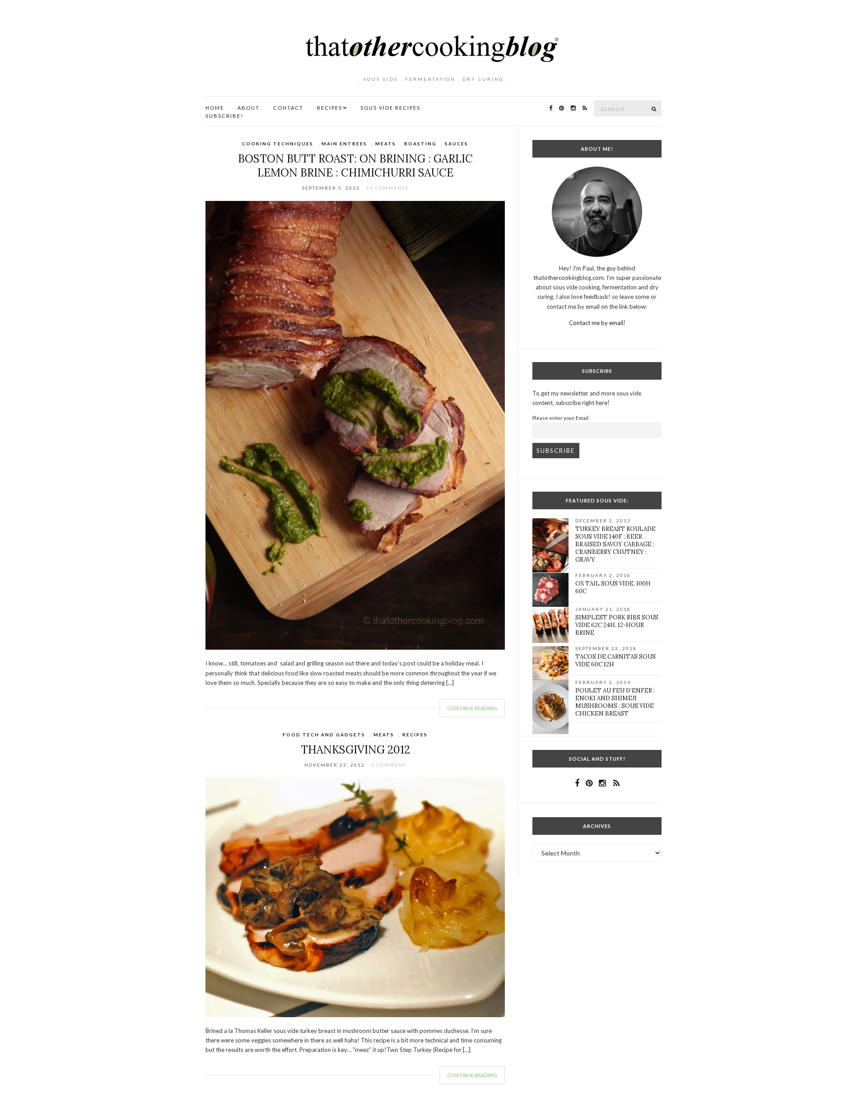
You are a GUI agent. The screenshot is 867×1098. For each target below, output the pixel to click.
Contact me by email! (597, 322)
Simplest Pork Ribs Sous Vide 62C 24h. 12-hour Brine (616, 625)
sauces (456, 143)
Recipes (329, 108)
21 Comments (387, 188)
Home (214, 108)
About (249, 108)
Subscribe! (224, 116)
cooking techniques (277, 143)
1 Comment (388, 765)
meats (385, 143)
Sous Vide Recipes (390, 108)
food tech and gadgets (324, 734)
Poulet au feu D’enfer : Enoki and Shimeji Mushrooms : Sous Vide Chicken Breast (615, 702)
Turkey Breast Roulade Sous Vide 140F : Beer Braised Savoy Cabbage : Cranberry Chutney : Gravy (615, 544)
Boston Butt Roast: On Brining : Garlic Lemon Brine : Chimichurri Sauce (355, 166)
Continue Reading (472, 708)
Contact (288, 108)
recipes (415, 734)
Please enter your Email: (561, 417)
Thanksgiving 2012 (355, 750)
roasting (420, 143)
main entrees (344, 143)
